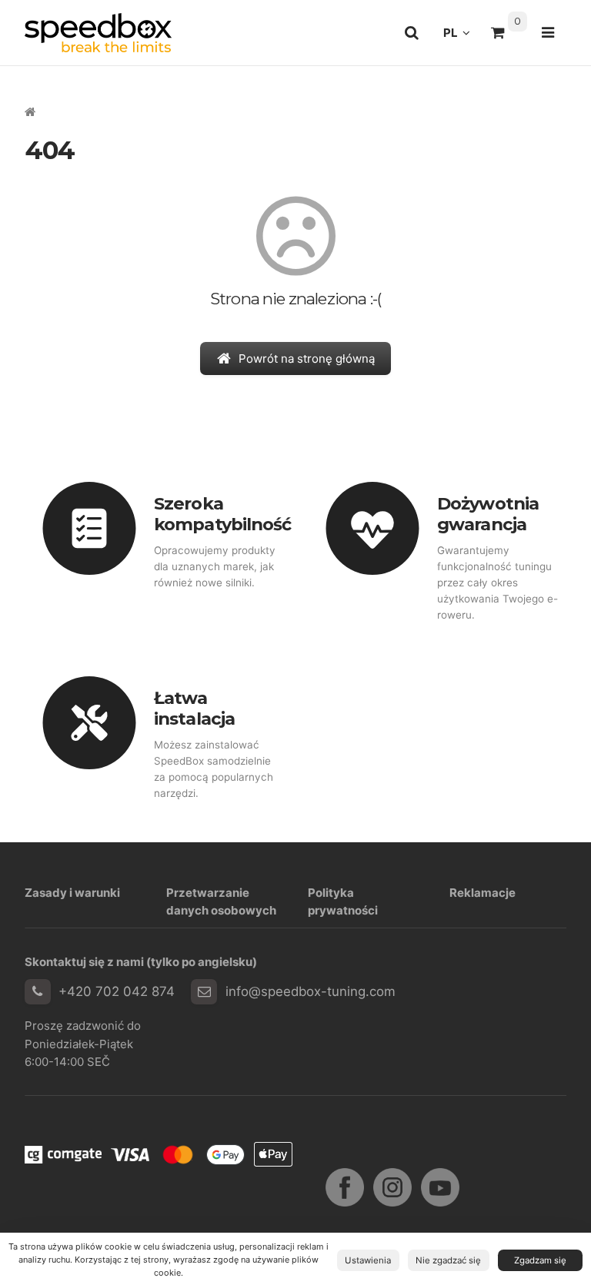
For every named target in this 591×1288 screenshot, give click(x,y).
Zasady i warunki (72, 892)
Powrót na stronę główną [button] (307, 358)
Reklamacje (482, 892)
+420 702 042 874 (116, 991)
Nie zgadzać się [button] (448, 1260)
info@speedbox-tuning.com (310, 991)
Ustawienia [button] (368, 1260)
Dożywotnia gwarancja (488, 514)
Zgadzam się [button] (540, 1260)
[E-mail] (204, 992)
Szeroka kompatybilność (222, 514)
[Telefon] (38, 992)
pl (461, 36)
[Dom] (98, 32)
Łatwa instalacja (194, 708)
